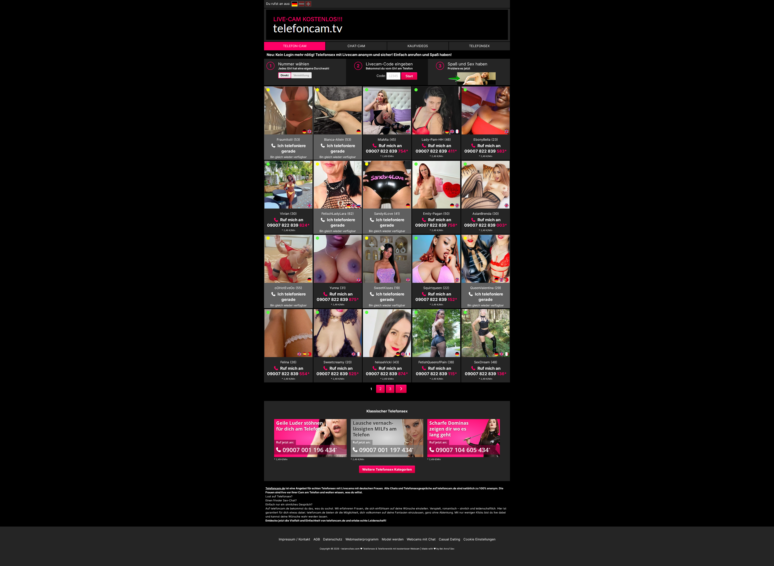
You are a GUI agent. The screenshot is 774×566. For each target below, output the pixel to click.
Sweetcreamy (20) (338, 362)
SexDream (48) (485, 362)
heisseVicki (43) (387, 362)
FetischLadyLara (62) (337, 214)
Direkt (285, 75)
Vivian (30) (288, 214)
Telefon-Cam (294, 46)
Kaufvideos (418, 46)
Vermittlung (301, 75)
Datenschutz (332, 539)
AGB (316, 539)
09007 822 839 (387, 151)
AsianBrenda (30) (485, 214)
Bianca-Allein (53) (337, 139)
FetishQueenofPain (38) (436, 362)
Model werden (393, 539)
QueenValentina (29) (485, 288)
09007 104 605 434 (463, 450)
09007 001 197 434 (386, 450)
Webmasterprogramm (362, 539)
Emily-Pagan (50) (436, 214)
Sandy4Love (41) (387, 214)
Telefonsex (479, 46)
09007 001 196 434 (310, 450)
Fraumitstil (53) (288, 139)
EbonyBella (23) (485, 139)
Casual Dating (449, 539)
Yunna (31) (338, 288)
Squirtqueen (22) (436, 288)
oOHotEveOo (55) (288, 288)
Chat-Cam (356, 46)
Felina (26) (288, 362)
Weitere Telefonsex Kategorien (387, 469)
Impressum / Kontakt (294, 539)
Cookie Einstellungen (479, 539)
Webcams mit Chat (421, 539)
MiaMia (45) (387, 139)
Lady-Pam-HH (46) (436, 139)
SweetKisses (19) (387, 288)
